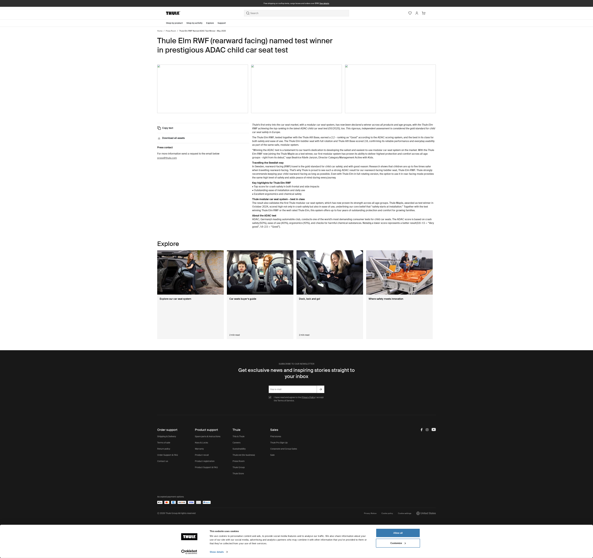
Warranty (199, 448)
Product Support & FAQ (206, 467)
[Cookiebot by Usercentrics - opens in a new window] (189, 552)
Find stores (275, 436)
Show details (217, 552)
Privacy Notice (370, 513)
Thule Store (238, 473)
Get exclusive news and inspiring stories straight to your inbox (296, 373)
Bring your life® (296, 3)
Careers (236, 442)
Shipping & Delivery (166, 436)
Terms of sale (163, 442)
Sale (272, 455)
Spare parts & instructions (207, 436)
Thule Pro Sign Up (279, 442)
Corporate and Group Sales (283, 448)
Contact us (162, 461)
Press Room (239, 461)
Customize (396, 543)
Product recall (202, 455)
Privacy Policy (308, 397)
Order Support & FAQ (167, 455)
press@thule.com (167, 158)
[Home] (205, 13)
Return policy (163, 448)
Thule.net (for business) (244, 455)
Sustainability (239, 448)
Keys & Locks (201, 442)
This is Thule (238, 436)
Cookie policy (387, 513)
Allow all (398, 533)
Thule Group (239, 467)
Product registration (204, 461)
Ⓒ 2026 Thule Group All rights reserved (176, 513)
